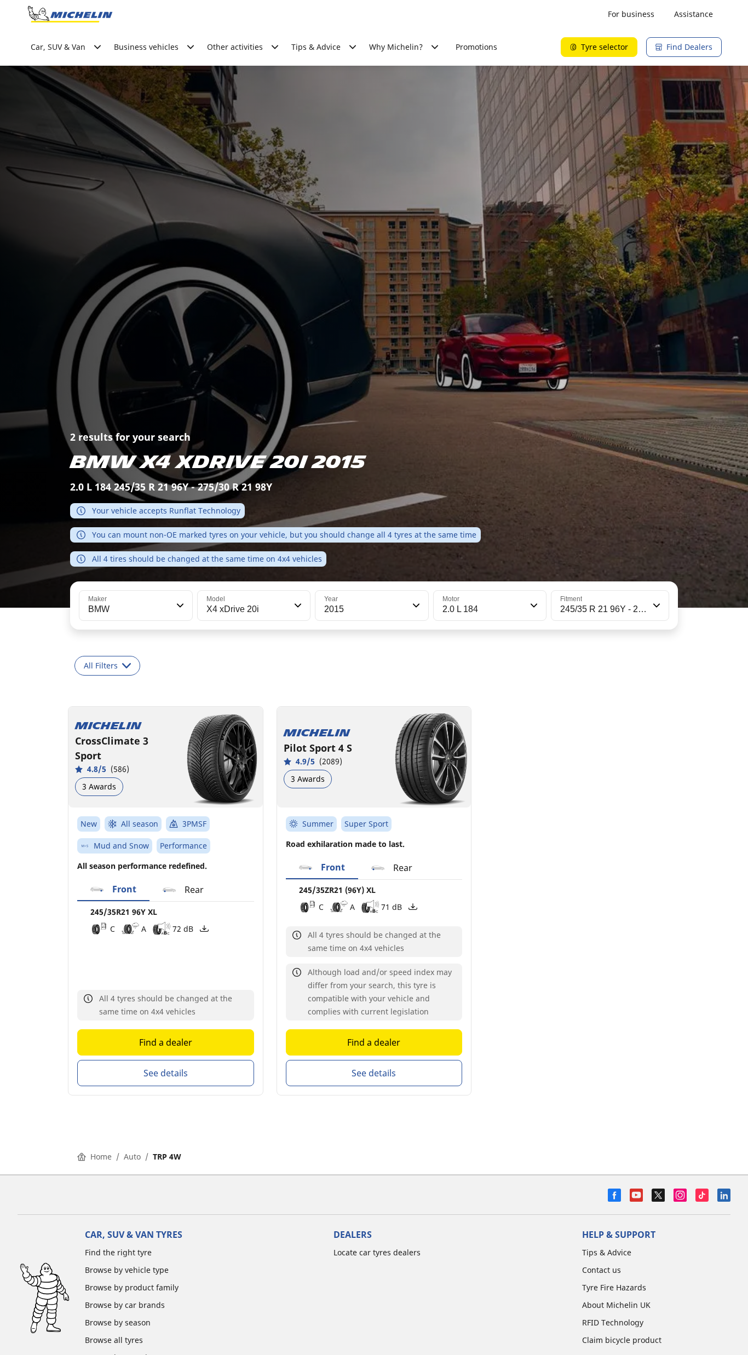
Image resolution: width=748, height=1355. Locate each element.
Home (101, 1156)
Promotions (476, 47)
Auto (132, 1156)
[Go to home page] (70, 14)
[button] (179, 605)
